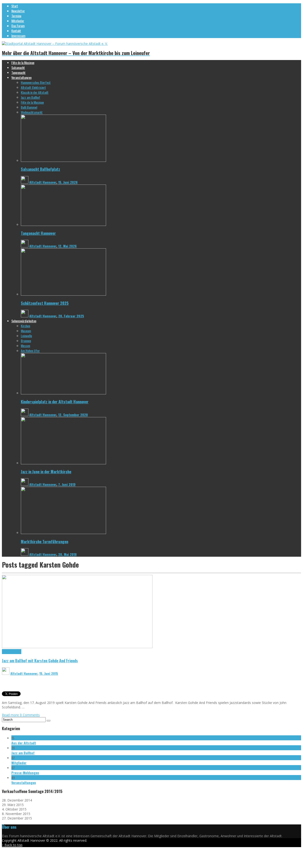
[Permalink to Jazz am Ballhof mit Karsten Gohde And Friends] (77, 647)
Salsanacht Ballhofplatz (40, 169)
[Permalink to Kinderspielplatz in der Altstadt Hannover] (63, 393)
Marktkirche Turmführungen (44, 541)
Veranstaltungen (23, 782)
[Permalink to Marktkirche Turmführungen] (63, 532)
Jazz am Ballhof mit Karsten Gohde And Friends (40, 661)
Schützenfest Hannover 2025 (45, 303)
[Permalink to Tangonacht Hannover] (63, 224)
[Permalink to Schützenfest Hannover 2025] (63, 294)
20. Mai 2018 (67, 554)
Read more (11, 715)
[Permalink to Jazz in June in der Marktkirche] (63, 463)
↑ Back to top (12, 845)
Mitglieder (19, 762)
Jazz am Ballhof (11, 651)
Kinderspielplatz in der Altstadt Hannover (55, 402)
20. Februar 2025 (71, 315)
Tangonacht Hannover (38, 233)
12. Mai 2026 (67, 245)
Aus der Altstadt (23, 742)
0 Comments (30, 715)
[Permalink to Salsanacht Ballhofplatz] (63, 160)
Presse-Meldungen (25, 772)
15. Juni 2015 (48, 673)
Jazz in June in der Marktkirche (46, 471)
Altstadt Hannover (42, 182)
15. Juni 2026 (68, 182)
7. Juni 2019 (67, 484)
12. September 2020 (73, 414)
